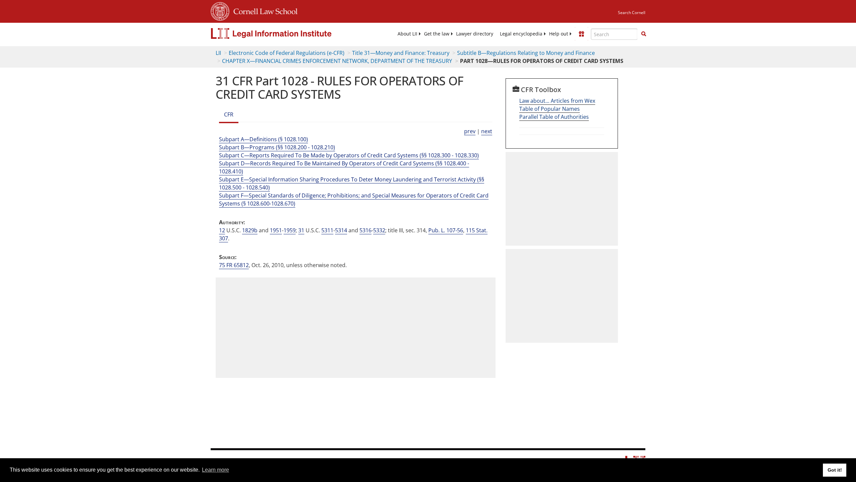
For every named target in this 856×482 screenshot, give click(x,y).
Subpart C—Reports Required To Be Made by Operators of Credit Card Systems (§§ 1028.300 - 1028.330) (349, 155)
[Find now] (643, 34)
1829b (249, 230)
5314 (341, 230)
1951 (276, 230)
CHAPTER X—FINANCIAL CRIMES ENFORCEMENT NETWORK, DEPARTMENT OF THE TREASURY (337, 61)
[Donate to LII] (581, 34)
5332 (379, 230)
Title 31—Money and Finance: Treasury (400, 53)
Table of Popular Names (549, 108)
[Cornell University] (220, 10)
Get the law (436, 34)
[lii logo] (286, 33)
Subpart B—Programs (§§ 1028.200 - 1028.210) (277, 147)
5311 (327, 230)
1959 (290, 230)
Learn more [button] (215, 470)
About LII (407, 34)
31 (301, 230)
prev (469, 131)
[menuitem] (407, 33)
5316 (365, 230)
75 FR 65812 (234, 265)
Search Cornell (631, 12)
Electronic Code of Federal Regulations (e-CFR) (286, 53)
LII (218, 53)
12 (222, 230)
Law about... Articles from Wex (557, 100)
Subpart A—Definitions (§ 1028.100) (263, 139)
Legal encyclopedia (521, 34)
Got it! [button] (835, 470)
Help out (558, 34)
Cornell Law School (263, 10)
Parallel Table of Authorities (554, 116)
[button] (643, 33)
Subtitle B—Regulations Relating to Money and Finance (526, 53)
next (486, 131)
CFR (228, 114)
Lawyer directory (474, 34)
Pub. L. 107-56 (445, 230)
